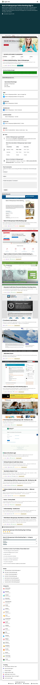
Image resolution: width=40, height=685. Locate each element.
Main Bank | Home (8, 353)
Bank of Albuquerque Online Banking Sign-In (16, 386)
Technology (7, 655)
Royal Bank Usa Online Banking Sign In (12, 580)
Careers (7, 595)
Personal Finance (6, 538)
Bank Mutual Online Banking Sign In (12, 578)
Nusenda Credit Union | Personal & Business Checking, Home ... (20, 287)
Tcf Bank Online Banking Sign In (11, 574)
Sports (6, 652)
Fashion (7, 608)
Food (6, 615)
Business (4, 541)
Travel (6, 659)
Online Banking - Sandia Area (12, 508)
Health (6, 622)
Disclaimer (27, 683)
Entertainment (8, 601)
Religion (7, 638)
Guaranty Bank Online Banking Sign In (12, 582)
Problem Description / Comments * (10, 180)
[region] (20, 23)
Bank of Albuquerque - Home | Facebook (13, 110)
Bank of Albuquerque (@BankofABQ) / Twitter (14, 123)
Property (7, 635)
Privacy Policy (35, 683)
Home (6, 628)
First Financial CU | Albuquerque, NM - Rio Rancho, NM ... (18, 420)
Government (8, 618)
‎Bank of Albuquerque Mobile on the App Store (14, 96)
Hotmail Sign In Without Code (11, 666)
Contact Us (19, 683)
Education (7, 598)
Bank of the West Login (10, 453)
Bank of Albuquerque (10, 83)
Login (7, 85)
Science (7, 642)
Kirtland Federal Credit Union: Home (13, 462)
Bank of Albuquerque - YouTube (11, 116)
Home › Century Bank (9, 499)
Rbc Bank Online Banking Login (11, 572)
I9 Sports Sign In (8, 670)
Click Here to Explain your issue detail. (18, 563)
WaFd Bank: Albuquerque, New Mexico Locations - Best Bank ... (20, 517)
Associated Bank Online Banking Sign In (13, 570)
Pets (6, 632)
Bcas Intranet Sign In (9, 668)
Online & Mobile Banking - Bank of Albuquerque (16, 60)
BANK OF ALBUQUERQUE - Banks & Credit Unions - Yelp (16, 130)
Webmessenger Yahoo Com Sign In (12, 676)
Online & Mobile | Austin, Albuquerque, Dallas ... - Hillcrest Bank (18, 490)
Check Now (20, 65)
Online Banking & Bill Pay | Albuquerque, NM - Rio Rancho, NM (20, 480)
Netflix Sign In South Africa (10, 674)
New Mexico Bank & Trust (10, 471)
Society (6, 649)
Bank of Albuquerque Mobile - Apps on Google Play (15, 94)
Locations (8, 86)
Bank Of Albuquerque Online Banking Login (15, 221)
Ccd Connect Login (8, 678)
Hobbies (7, 625)
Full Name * (5, 172)
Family (6, 605)
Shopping (4, 543)
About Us (12, 683)
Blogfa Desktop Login (9, 672)
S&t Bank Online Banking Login (11, 576)
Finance (7, 611)
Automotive (7, 588)
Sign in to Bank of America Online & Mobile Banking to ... (18, 254)
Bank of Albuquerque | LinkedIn (11, 103)
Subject (4, 176)
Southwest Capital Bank (10, 320)
